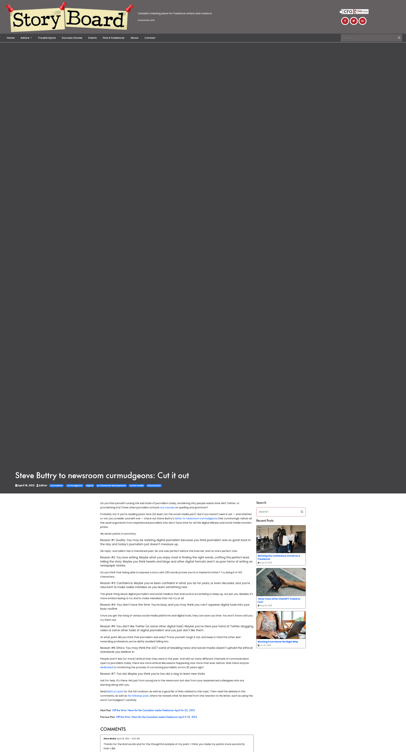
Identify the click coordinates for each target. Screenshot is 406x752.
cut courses (167, 507)
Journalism (56, 485)
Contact (149, 38)
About (134, 38)
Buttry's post (115, 691)
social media (137, 485)
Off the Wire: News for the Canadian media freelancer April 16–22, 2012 (153, 710)
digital (89, 485)
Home (10, 38)
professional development (111, 485)
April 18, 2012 (26, 485)
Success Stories (72, 38)
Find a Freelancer (113, 38)
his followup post (138, 696)
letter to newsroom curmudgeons (196, 518)
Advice (25, 38)
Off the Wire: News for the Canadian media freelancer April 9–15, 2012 (156, 717)
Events (92, 38)
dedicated (106, 667)
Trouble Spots (47, 38)
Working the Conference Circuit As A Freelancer (279, 557)
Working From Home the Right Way (278, 641)
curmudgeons (74, 485)
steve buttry (154, 485)
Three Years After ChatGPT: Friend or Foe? (279, 600)
